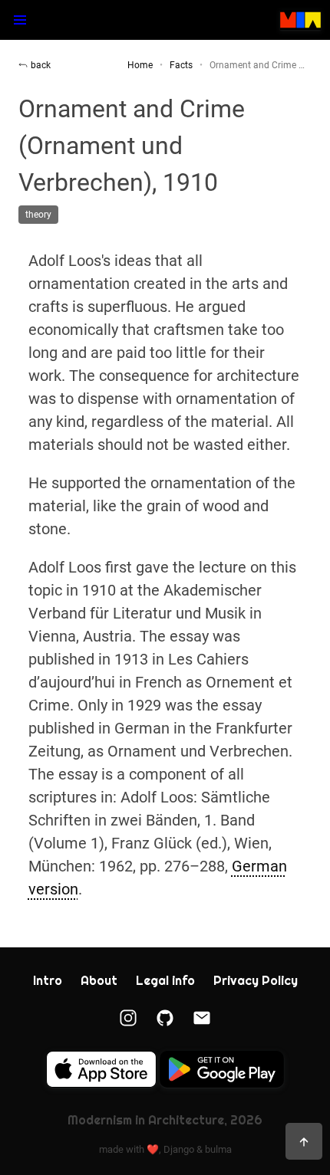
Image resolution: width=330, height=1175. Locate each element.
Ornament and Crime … (257, 65)
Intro (47, 981)
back (41, 65)
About (99, 981)
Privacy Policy (255, 981)
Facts (181, 65)
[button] (20, 20)
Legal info (165, 981)
